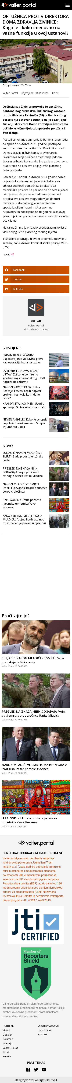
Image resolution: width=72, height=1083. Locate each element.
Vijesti (6, 1030)
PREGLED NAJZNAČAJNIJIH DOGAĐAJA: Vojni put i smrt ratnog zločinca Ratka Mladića (23, 472)
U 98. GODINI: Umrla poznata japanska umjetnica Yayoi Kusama (22, 503)
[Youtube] (44, 1069)
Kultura (7, 1056)
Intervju (7, 1043)
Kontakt (42, 1034)
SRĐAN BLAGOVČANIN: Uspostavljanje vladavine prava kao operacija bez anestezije (23, 358)
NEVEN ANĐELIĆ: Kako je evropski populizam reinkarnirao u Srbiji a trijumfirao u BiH (25, 423)
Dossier (7, 1034)
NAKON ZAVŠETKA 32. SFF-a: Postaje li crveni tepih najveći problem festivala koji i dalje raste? (22, 392)
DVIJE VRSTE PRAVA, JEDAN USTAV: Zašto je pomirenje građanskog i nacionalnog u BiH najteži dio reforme (24, 376)
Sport (6, 1052)
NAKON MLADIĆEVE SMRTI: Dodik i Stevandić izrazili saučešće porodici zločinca (25, 487)
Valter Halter (10, 1047)
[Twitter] (36, 1069)
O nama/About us (48, 1025)
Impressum (45, 1030)
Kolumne (8, 1039)
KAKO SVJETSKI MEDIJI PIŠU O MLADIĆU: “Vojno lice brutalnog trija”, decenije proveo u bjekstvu (24, 519)
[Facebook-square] (28, 1069)
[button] (67, 5)
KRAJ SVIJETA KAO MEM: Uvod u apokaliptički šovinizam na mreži (24, 405)
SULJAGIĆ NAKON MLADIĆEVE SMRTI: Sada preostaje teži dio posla (23, 456)
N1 (12, 254)
